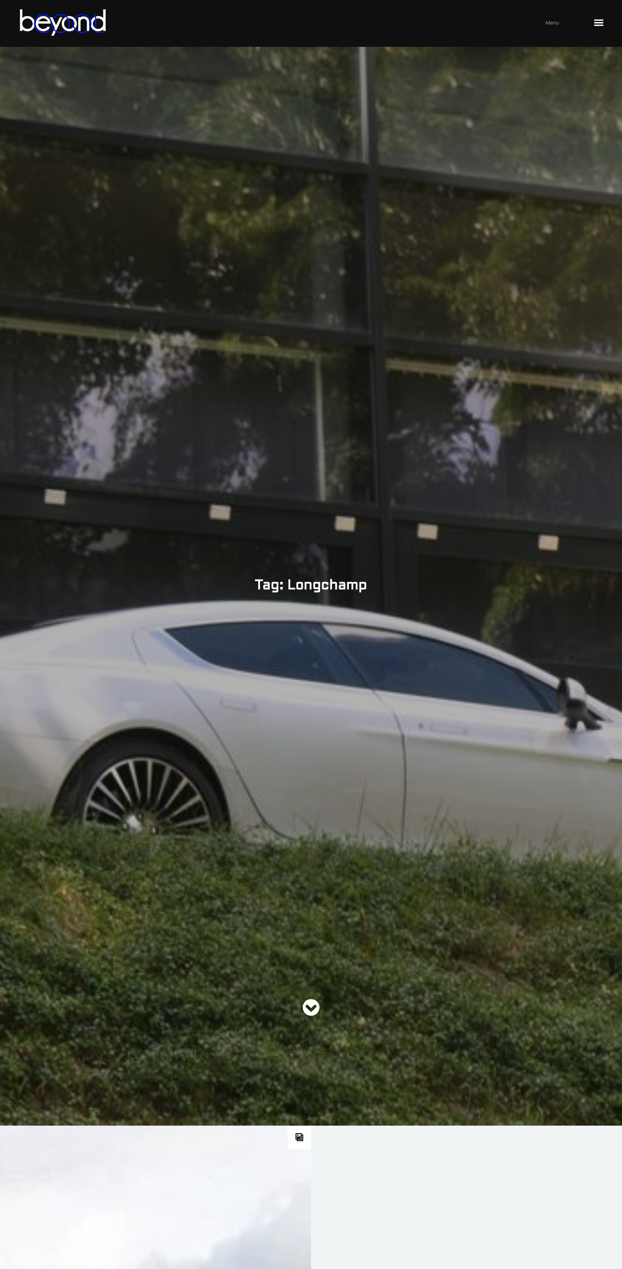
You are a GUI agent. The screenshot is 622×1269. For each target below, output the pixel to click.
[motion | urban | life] (301, 23)
